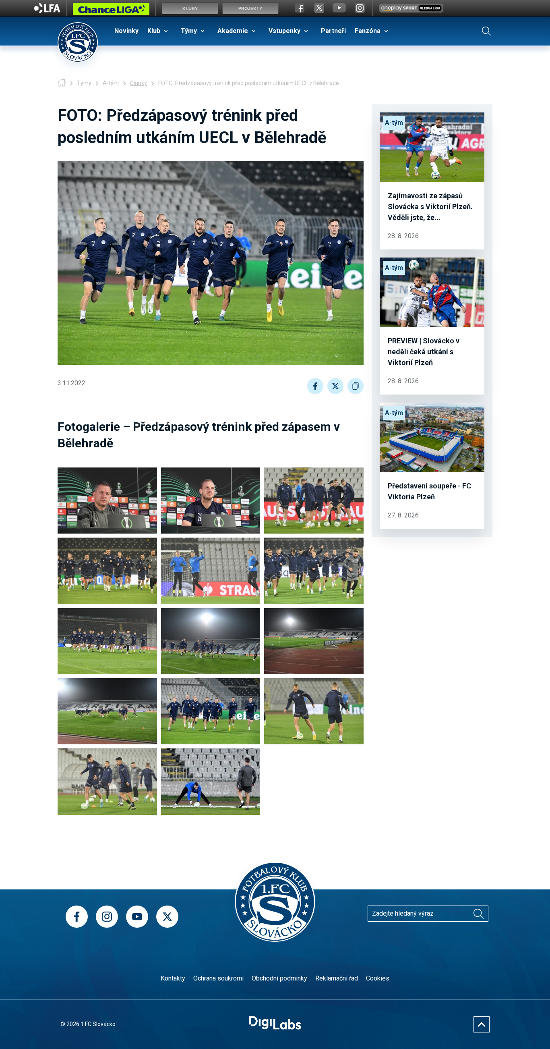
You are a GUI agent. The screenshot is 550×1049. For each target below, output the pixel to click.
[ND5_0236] (211, 641)
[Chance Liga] (111, 11)
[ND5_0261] (211, 781)
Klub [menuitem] (153, 31)
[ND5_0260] (107, 781)
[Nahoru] (481, 1024)
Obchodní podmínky (279, 978)
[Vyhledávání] (478, 914)
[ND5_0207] (211, 500)
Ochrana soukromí (218, 978)
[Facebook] (77, 917)
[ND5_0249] (107, 711)
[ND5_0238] (314, 641)
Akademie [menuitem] (232, 31)
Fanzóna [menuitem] (367, 31)
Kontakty (173, 978)
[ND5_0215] (107, 571)
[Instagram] (107, 917)
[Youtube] (137, 917)
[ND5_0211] (314, 500)
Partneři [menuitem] (333, 31)
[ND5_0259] (314, 711)
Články (138, 83)
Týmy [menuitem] (189, 31)
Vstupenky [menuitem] (284, 31)
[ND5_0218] (211, 571)
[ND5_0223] (314, 571)
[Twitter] (167, 917)
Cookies (377, 978)
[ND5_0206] (107, 500)
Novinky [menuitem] (126, 31)
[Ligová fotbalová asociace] (46, 11)
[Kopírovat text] (355, 386)
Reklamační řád (336, 978)
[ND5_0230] (107, 641)
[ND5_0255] (211, 711)
